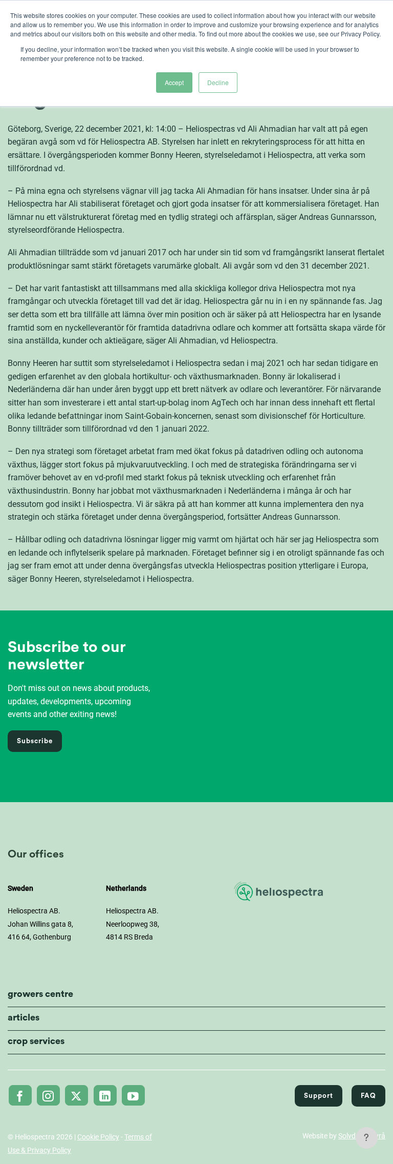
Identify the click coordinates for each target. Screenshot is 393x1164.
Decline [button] (218, 82)
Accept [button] (174, 82)
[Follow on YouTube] (133, 1095)
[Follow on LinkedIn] (105, 1095)
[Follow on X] (76, 1095)
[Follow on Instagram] (48, 1095)
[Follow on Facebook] (20, 1095)
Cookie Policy (98, 1137)
